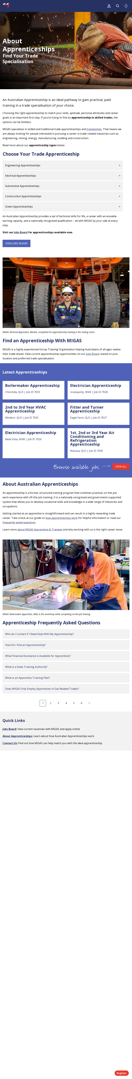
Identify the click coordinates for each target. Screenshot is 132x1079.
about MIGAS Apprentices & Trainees (39, 529)
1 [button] (43, 703)
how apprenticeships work (62, 518)
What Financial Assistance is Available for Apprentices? (38, 656)
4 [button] (66, 703)
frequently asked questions (19, 522)
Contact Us (10, 743)
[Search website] (118, 6)
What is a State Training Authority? (26, 667)
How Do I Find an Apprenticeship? (25, 645)
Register (122, 1073)
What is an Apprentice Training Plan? (27, 678)
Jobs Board (21, 232)
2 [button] (50, 703)
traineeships (94, 129)
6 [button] (81, 703)
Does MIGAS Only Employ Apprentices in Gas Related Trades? (42, 689)
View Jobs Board (16, 243)
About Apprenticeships (17, 736)
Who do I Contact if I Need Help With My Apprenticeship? (39, 634)
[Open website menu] (126, 6)
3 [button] (58, 703)
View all (121, 466)
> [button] (89, 703)
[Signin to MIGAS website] (109, 6)
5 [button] (74, 703)
